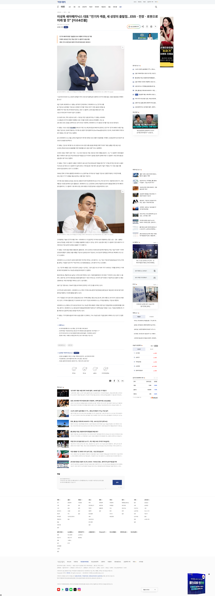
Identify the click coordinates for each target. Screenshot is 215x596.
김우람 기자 (60, 27)
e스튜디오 (80, 534)
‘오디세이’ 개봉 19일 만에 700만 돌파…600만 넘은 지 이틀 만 (88, 390)
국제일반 (111, 505)
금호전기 (138, 357)
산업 (90, 500)
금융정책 (69, 502)
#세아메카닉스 (61, 345)
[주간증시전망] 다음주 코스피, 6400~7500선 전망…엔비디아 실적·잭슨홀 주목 (94, 462)
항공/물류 (91, 513)
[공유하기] (143, 26)
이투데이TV (81, 532)
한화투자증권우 (139, 370)
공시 (70, 7)
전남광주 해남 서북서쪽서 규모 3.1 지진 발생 (148, 94)
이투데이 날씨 (123, 532)
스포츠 (58, 548)
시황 (74, 7)
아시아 (111, 513)
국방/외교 (124, 508)
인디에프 (138, 353)
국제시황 (115, 7)
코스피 (139, 349)
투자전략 (97, 7)
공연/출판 (59, 546)
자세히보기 (76, 352)
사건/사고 (136, 508)
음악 (58, 543)
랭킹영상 (80, 537)
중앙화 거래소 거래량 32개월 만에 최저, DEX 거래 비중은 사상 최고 (76, 335)
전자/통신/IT (91, 505)
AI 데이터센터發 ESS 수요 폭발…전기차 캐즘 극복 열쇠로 (73, 328)
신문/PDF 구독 (150, 1)
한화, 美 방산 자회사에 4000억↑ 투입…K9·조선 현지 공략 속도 (89, 421)
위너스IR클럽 (113, 532)
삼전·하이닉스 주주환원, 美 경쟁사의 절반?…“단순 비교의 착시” (151, 86)
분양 (79, 511)
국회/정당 (124, 505)
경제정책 (101, 502)
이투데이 (59, 12)
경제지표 (101, 505)
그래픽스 (69, 540)
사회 (135, 500)
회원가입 (139, 1)
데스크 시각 (146, 511)
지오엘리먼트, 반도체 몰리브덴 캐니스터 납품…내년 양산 (73, 358)
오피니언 (146, 500)
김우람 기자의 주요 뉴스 (66, 353)
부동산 (79, 500)
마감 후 (145, 513)
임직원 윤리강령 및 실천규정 (95, 576)
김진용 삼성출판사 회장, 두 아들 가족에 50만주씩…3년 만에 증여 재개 (76, 356)
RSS (156, 1)
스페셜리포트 (92, 532)
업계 (79, 505)
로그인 (135, 1)
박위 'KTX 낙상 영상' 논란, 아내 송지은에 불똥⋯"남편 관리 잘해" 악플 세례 (154, 98)
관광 (58, 534)
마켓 (63, 6)
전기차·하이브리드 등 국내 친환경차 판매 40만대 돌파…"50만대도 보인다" (77, 333)
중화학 (90, 511)
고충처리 (103, 561)
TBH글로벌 (138, 361)
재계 (89, 502)
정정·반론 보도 (117, 561)
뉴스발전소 (70, 532)
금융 (69, 500)
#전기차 (70, 345)
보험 (68, 508)
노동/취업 (136, 511)
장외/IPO (84, 7)
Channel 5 (102, 532)
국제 (111, 500)
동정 (135, 519)
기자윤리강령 (85, 576)
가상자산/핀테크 (71, 516)
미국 (110, 508)
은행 (68, 505)
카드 (68, 513)
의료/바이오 (91, 519)
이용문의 (110, 561)
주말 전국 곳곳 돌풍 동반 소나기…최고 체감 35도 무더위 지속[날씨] (90, 441)
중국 (110, 511)
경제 (100, 500)
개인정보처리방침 (84, 561)
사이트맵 (141, 561)
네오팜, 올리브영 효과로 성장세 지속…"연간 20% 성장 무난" (74, 361)
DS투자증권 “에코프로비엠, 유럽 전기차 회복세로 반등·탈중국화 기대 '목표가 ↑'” (79, 331)
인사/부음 (136, 516)
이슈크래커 (70, 534)
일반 (121, 7)
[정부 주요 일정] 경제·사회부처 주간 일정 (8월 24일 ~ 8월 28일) (151, 103)
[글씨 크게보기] (155, 26)
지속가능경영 (134, 532)
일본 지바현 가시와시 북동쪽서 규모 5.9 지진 (146, 82)
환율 (109, 7)
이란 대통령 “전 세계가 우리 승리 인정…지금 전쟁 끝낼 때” (87, 451)
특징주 (90, 7)
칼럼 (145, 516)
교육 (135, 505)
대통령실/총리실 (125, 502)
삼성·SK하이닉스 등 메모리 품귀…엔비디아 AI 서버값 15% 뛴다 (151, 107)
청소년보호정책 (94, 561)
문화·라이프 (59, 532)
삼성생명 (138, 366)
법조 (135, 502)
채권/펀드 (103, 7)
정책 (79, 508)
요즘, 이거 (70, 537)
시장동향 (80, 502)
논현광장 (146, 505)
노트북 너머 (146, 519)
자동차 (90, 508)
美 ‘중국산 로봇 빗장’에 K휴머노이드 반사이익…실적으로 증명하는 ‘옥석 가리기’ (148, 229)
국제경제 (111, 502)
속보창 (144, 1)
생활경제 (101, 508)
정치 (123, 500)
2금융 (69, 511)
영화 (58, 540)
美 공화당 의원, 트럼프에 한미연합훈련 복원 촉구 (84, 431)
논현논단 (146, 502)
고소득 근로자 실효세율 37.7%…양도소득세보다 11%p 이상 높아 (89, 411)
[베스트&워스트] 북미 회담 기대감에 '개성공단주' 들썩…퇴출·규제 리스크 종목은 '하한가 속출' (148, 236)
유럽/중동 (112, 516)
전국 (135, 513)
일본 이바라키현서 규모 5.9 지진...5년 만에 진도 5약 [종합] (150, 73)
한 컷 (69, 543)
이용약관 (76, 561)
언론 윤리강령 (78, 576)
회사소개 (69, 561)
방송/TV (59, 537)
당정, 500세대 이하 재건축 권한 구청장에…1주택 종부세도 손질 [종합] (91, 401)
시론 (145, 508)
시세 (79, 7)
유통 (89, 516)
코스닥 (151, 349)
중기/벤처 (91, 522)
